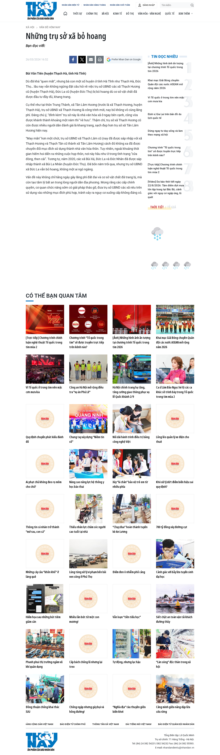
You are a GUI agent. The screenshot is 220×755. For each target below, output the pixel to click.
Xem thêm (184, 13)
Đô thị (130, 13)
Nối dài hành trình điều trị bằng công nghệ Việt (131, 439)
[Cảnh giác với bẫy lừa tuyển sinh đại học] (175, 553)
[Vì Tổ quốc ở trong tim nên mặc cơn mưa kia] (45, 369)
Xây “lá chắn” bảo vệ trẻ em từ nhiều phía (130, 484)
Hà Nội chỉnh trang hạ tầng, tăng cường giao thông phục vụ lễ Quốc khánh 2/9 (131, 392)
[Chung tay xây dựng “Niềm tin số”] (88, 418)
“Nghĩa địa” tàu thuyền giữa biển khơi (129, 709)
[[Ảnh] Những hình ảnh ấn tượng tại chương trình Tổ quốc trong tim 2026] (132, 319)
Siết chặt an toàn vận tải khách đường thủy (174, 619)
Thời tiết (157, 207)
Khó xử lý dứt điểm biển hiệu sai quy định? (174, 484)
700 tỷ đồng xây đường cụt (171, 527)
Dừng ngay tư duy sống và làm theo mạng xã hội (165, 132)
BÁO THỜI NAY (41, 10)
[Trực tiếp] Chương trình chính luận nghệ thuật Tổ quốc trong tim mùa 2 (165, 168)
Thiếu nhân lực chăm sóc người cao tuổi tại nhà (87, 529)
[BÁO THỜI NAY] (65, 13)
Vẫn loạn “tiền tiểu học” (127, 617)
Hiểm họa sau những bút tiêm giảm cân (43, 619)
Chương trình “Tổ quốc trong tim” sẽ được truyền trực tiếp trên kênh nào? (164, 151)
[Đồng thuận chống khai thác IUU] (45, 688)
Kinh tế (117, 13)
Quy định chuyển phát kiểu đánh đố (44, 439)
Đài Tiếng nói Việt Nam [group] (138, 724)
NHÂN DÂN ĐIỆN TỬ (70, 5)
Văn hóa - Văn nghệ (149, 13)
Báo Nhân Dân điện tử (41, 741)
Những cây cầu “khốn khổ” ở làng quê (42, 574)
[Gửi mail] (91, 59)
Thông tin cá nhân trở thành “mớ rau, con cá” (42, 529)
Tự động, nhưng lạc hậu (126, 662)
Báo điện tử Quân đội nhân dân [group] (176, 724)
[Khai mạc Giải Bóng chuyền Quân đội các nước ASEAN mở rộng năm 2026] (175, 319)
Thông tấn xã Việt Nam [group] (105, 724)
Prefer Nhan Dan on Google (126, 59)
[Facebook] (73, 59)
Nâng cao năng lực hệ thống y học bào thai (86, 484)
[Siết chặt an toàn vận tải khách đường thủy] (175, 598)
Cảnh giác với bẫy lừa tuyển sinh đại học (174, 574)
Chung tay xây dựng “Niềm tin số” (86, 439)
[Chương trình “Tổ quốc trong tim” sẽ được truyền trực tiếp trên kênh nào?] (88, 319)
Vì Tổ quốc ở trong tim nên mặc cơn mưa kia (166, 99)
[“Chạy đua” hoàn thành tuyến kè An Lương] (132, 508)
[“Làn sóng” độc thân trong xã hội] (175, 643)
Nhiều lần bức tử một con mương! (84, 619)
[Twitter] (82, 59)
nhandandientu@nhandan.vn (178, 747)
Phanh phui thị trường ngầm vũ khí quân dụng (44, 664)
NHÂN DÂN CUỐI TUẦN (120, 5)
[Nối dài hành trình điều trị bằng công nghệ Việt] (132, 418)
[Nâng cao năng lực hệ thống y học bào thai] (88, 463)
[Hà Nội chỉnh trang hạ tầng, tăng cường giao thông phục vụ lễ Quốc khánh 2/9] (132, 369)
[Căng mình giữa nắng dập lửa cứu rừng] (175, 688)
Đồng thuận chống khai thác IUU (42, 709)
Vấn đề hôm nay (49, 27)
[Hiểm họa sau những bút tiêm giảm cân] (45, 598)
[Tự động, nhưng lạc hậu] (132, 643)
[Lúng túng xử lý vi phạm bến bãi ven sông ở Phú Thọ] (88, 553)
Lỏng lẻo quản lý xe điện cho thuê (172, 439)
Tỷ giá (171, 207)
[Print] (100, 59)
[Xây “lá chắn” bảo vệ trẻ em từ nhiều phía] (132, 463)
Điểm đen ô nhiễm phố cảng (129, 572)
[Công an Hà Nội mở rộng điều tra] (88, 369)
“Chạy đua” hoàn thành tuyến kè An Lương (130, 529)
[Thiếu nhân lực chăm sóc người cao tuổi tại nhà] (88, 508)
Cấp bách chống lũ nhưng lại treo (85, 664)
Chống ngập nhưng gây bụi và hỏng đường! (86, 709)
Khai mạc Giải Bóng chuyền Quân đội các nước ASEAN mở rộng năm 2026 (165, 84)
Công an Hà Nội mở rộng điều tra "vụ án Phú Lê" (86, 389)
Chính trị (92, 13)
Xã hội (105, 13)
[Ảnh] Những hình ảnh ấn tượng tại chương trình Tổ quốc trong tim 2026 (165, 67)
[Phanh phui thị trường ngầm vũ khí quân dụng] (45, 643)
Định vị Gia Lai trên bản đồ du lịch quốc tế (164, 116)
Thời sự (77, 13)
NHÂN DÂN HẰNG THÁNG (95, 5)
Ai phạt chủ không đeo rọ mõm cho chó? (44, 484)
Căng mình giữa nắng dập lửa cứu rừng (173, 709)
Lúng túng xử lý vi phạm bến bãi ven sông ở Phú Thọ (87, 574)
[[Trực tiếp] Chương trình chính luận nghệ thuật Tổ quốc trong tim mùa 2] (45, 319)
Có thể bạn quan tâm (56, 295)
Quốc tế (169, 13)
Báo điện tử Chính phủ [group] (72, 724)
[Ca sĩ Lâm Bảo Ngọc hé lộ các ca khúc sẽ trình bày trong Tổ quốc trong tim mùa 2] (175, 369)
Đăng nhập (149, 5)
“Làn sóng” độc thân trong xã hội (173, 664)
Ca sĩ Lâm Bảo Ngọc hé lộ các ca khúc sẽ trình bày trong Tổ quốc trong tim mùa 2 (174, 392)
